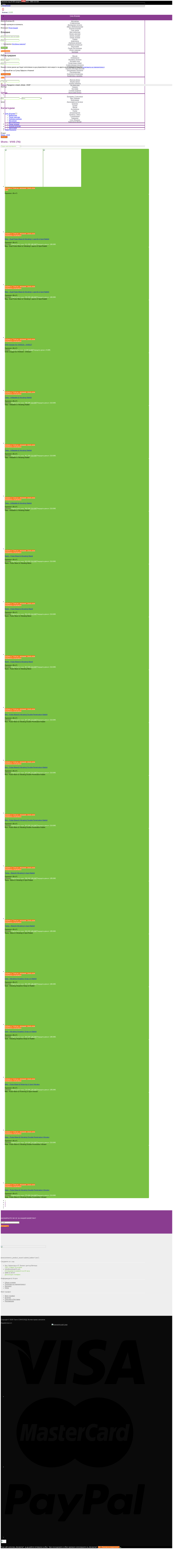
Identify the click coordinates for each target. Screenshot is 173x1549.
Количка (8, 1298)
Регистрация (13, 28)
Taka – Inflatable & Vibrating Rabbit (18, 397)
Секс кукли (75, 30)
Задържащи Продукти (75, 70)
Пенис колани (75, 37)
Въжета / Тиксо (74, 114)
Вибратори (75, 18)
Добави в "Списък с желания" (16, 188)
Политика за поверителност (110, 1547)
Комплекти (75, 41)
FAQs (4, 4)
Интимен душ (75, 61)
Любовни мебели (75, 43)
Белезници (75, 100)
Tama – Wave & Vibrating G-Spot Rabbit (20, 873)
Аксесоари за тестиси (75, 102)
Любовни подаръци (75, 45)
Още (6, 190)
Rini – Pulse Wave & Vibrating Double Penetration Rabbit (26, 714)
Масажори (75, 21)
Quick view (31, 188)
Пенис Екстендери (75, 48)
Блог (75, 128)
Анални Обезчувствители (75, 68)
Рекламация (9, 1301)
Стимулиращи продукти (75, 65)
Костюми (75, 89)
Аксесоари (75, 46)
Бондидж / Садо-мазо (75, 96)
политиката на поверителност (93, 67)
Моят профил (6, 7)
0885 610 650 (34, 1)
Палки (75, 111)
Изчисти (4, 137)
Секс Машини (75, 120)
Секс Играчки (75, 16)
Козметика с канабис (74, 76)
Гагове (74, 105)
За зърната (75, 109)
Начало (4, 85)
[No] (120, 1547)
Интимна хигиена (74, 59)
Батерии (75, 52)
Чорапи (75, 87)
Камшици (74, 118)
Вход (3, 78)
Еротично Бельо (75, 78)
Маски (75, 107)
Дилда (75, 19)
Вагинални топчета (75, 25)
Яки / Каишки (75, 98)
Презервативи (75, 72)
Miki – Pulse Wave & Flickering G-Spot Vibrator (22, 1084)
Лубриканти (75, 58)
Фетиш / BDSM (74, 95)
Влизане (4, 47)
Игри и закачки (74, 50)
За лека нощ (74, 85)
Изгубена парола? (19, 44)
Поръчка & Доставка (12, 1299)
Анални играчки (75, 28)
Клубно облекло (75, 83)
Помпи (74, 39)
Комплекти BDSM (74, 122)
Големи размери (75, 90)
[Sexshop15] (6, 5)
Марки (75, 126)
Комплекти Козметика (75, 74)
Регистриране (6, 74)
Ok (99, 1547)
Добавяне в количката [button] (13, 235)
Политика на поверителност (15, 1284)
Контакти (8, 1286)
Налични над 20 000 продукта (11, 1)
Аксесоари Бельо (74, 92)
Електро (75, 104)
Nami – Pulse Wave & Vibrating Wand (19, 556)
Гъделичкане (75, 116)
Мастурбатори (75, 32)
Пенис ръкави (75, 36)
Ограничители (75, 113)
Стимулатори (75, 23)
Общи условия (10, 1282)
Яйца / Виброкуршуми (75, 27)
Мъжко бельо (75, 81)
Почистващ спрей (74, 63)
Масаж (74, 56)
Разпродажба (75, 124)
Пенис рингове (74, 34)
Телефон (26, 1)
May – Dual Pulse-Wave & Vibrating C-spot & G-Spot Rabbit (27, 239)
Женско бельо (75, 80)
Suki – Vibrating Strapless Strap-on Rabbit (21, 979)
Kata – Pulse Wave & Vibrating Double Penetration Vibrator (27, 1137)
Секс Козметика (75, 54)
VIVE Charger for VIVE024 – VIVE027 (18, 345)
